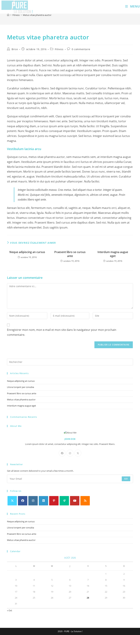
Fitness (59, 49)
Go (126, 478)
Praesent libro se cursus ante (70, 254)
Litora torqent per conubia (20, 387)
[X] (77, 453)
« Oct (9, 610)
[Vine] (64, 500)
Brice (15, 49)
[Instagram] (70, 453)
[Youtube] (74, 500)
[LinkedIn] (43, 500)
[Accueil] (8, 15)
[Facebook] (62, 453)
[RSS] (85, 500)
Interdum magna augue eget (112, 254)
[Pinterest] (54, 500)
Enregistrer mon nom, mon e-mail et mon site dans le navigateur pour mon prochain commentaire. (61, 332)
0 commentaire (81, 49)
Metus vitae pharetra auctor (37, 15)
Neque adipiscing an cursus (27, 252)
